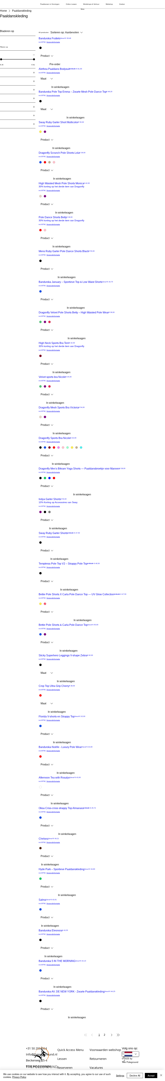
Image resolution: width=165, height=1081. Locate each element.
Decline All (135, 1075)
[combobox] (47, 56)
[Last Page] (118, 1035)
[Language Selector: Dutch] (130, 1054)
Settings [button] (120, 1075)
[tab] (50, 4)
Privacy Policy (19, 1077)
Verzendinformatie (53, 42)
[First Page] (85, 1035)
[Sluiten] (161, 1075)
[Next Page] (112, 1035)
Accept (151, 1075)
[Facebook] (130, 1057)
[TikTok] (130, 1061)
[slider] (34, 59)
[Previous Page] (92, 1035)
